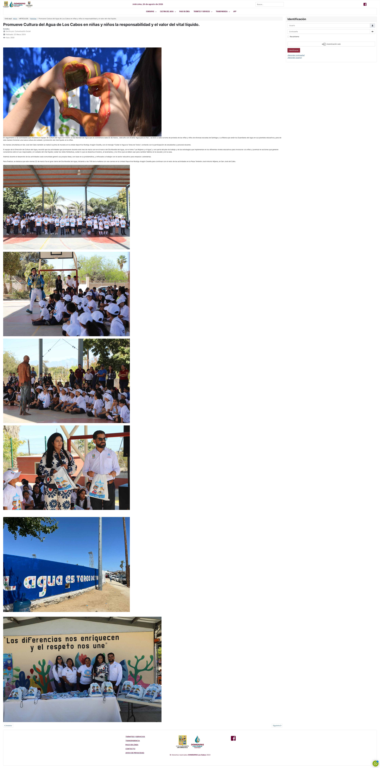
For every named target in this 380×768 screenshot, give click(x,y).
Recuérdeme (294, 37)
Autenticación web (333, 44)
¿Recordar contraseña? (296, 55)
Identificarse (293, 50)
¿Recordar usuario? (294, 58)
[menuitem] (151, 11)
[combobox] (269, 4)
